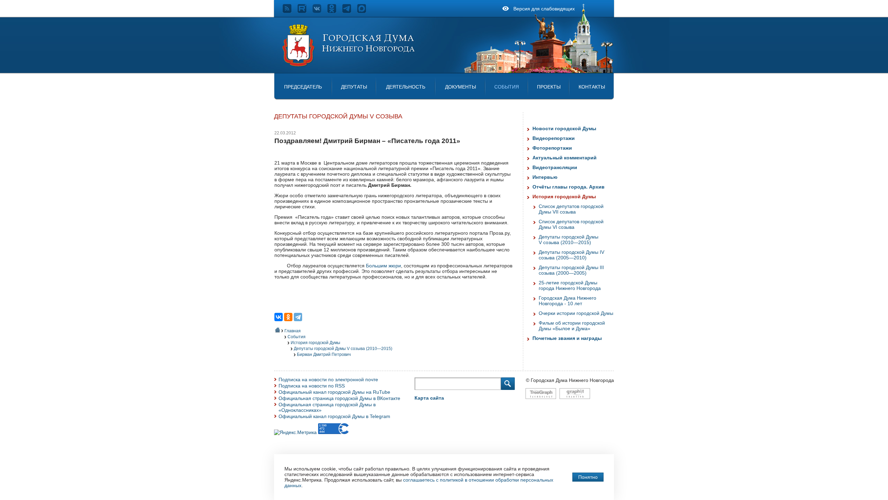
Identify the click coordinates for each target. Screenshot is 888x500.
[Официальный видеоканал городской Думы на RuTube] (305, 11)
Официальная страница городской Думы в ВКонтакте (339, 398)
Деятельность (405, 87)
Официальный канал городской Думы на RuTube (334, 392)
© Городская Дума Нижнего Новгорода (570, 380)
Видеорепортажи (553, 138)
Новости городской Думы (564, 128)
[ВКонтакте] (278, 317)
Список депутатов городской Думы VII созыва (571, 209)
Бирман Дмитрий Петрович (324, 354)
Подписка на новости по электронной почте (328, 379)
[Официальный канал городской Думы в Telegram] (349, 11)
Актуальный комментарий (564, 157)
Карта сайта (429, 398)
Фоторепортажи (552, 148)
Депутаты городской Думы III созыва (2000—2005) (571, 270)
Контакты (592, 87)
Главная (292, 330)
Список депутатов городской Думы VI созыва (571, 224)
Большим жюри (383, 265)
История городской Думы (315, 342)
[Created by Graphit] (575, 402)
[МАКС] (364, 11)
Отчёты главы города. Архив (568, 187)
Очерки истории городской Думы (576, 313)
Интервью (544, 177)
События (506, 87)
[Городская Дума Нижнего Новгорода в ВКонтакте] (320, 11)
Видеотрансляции (554, 167)
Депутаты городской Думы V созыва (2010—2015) (343, 348)
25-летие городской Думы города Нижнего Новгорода (570, 285)
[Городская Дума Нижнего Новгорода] (349, 65)
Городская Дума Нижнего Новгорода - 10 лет (567, 300)
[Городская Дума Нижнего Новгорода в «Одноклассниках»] (334, 11)
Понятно (588, 477)
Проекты (549, 87)
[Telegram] (298, 317)
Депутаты (354, 87)
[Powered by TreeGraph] (541, 402)
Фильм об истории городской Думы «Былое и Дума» (572, 325)
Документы (460, 87)
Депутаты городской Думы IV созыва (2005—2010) (571, 254)
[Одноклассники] (288, 317)
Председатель (303, 87)
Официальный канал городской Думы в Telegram (334, 416)
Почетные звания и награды (567, 338)
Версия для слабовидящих (544, 8)
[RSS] (290, 11)
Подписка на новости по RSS (312, 386)
